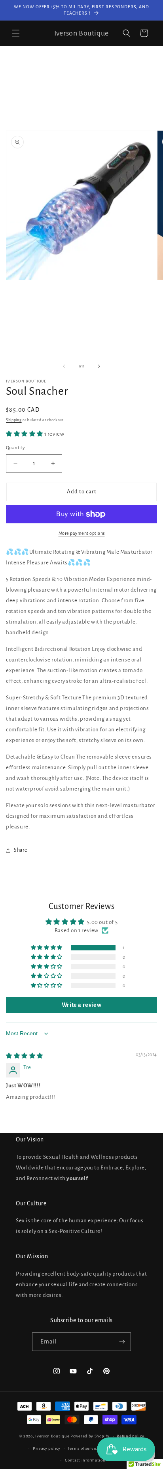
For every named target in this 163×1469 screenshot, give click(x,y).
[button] (16, 33)
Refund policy (130, 1436)
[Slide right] (99, 366)
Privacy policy (47, 1448)
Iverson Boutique (52, 1436)
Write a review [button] (81, 1005)
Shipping (14, 420)
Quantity (15, 447)
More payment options (82, 533)
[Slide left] (64, 366)
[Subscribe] (122, 1341)
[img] (24, 1056)
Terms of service (83, 1448)
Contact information (85, 1460)
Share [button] (20, 850)
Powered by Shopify (90, 1436)
